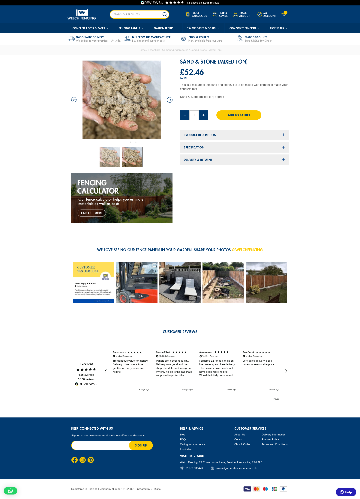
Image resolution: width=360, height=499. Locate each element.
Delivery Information (274, 434)
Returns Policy (270, 439)
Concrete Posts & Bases (88, 28)
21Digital (156, 488)
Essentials (277, 28)
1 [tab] (130, 142)
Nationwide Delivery (90, 37)
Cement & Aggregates (175, 49)
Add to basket (239, 115)
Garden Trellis (163, 28)
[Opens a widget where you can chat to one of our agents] (346, 492)
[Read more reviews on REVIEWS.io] (86, 384)
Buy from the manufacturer (151, 37)
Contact (239, 439)
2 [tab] (136, 142)
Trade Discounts (256, 37)
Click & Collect (198, 37)
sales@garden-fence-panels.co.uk (236, 468)
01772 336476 (194, 468)
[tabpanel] (121, 100)
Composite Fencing (242, 28)
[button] (105, 371)
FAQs (183, 439)
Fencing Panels (129, 28)
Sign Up (141, 445)
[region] (196, 371)
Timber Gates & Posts (201, 28)
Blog (182, 434)
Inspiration (186, 449)
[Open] (93, 282)
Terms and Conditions (275, 444)
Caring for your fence (192, 444)
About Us (239, 434)
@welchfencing (247, 249)
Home (142, 49)
